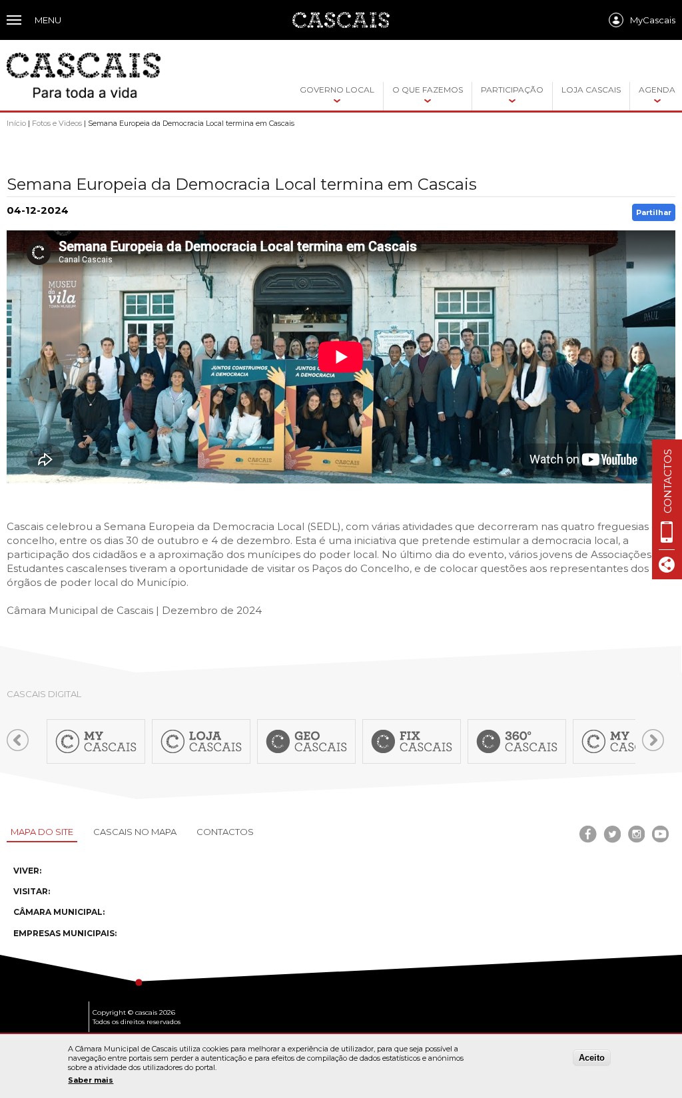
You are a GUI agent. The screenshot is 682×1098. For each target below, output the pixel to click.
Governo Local (337, 90)
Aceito (592, 1058)
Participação (512, 90)
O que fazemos (427, 90)
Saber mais (90, 1080)
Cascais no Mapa (134, 831)
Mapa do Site (42, 831)
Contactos (225, 831)
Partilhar (653, 212)
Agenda (657, 90)
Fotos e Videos (57, 123)
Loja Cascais (591, 90)
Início (16, 123)
